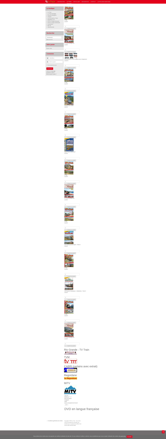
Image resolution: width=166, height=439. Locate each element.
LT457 (65, 221)
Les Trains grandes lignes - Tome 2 (72, 244)
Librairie (49, 16)
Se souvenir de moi (52, 65)
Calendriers (50, 24)
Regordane (70, 375)
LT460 (65, 82)
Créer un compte (50, 71)
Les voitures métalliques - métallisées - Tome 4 (75, 291)
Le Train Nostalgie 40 (69, 43)
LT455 (65, 314)
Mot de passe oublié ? (51, 74)
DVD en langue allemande (54, 22)
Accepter (129, 436)
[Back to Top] (163, 431)
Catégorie (66, 400)
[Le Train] (50, 1)
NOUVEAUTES (61, 1)
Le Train (69, 1)
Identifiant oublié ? (50, 72)
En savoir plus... (122, 436)
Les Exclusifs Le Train (53, 18)
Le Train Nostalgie (52, 13)
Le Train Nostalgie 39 (69, 198)
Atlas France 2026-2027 (69, 151)
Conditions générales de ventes (55, 420)
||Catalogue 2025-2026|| (104, 1)
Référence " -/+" (68, 397)
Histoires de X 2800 (68, 105)
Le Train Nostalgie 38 (69, 337)
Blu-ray (49, 25)
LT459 (65, 128)
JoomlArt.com (76, 422)
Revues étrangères (52, 15)
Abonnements (51, 27)
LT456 (65, 267)
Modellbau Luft (51, 19)
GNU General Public (72, 425)
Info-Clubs (76, 1)
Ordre (65, 401)
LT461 (65, 20)
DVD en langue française (53, 21)
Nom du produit (67, 398)
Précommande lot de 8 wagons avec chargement (75, 59)
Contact (93, 1)
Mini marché (85, 1)
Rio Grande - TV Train (76, 349)
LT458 (65, 175)
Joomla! (66, 423)
